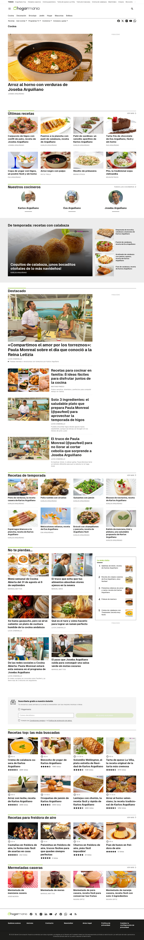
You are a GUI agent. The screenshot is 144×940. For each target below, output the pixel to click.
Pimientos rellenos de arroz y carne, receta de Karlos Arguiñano (112, 590)
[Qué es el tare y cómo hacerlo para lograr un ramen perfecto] (72, 606)
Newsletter (68, 923)
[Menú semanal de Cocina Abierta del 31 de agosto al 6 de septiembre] (28, 564)
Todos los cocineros (124, 187)
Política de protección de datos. (60, 721)
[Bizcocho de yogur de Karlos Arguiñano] (56, 745)
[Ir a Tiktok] (55, 914)
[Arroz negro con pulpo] (56, 160)
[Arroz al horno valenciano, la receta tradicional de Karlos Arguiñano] (121, 784)
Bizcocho (129, 2)
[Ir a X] (122, 21)
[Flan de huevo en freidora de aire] (121, 830)
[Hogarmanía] (29, 8)
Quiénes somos (14, 923)
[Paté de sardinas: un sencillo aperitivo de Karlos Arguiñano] (88, 125)
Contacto (49, 923)
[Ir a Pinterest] (60, 914)
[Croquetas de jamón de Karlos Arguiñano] (56, 784)
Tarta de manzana (83, 2)
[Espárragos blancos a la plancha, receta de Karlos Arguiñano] (23, 518)
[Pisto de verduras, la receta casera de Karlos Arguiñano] (23, 487)
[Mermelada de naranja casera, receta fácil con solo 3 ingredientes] (121, 879)
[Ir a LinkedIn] (46, 914)
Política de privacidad (105, 924)
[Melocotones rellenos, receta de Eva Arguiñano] (56, 516)
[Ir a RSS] (75, 914)
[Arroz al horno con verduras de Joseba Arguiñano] (50, 57)
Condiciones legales (37, 721)
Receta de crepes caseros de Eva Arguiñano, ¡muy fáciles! (112, 579)
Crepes (121, 2)
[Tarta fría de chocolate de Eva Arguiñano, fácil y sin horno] (121, 125)
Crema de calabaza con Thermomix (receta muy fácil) (111, 612)
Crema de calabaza (99, 2)
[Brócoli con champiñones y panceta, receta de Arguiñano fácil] (88, 516)
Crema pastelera (49, 2)
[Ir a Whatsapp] (134, 21)
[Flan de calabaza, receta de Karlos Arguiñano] (104, 271)
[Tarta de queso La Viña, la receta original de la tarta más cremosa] (121, 745)
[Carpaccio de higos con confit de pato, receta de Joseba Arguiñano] (23, 125)
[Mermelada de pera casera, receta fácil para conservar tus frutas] (88, 879)
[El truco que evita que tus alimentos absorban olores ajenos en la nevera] (72, 564)
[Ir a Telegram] (70, 914)
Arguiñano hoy (20, 2)
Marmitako (112, 2)
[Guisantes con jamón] (88, 487)
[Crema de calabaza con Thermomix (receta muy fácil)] (129, 613)
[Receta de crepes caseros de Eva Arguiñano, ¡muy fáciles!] (129, 579)
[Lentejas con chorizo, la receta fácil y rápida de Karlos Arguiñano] (88, 784)
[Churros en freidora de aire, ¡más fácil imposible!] (88, 830)
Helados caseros (34, 2)
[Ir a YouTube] (130, 21)
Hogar (49, 16)
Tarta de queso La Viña (66, 2)
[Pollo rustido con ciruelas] (56, 487)
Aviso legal (87, 923)
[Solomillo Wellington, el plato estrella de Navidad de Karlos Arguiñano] (88, 745)
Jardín (41, 16)
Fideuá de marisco (109, 599)
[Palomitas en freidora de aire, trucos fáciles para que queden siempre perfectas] (56, 830)
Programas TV (33, 21)
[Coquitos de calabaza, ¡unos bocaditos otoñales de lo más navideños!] (50, 252)
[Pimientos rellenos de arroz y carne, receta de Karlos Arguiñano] (129, 590)
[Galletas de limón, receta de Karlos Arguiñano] (129, 568)
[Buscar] (132, 8)
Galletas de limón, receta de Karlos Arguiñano (111, 567)
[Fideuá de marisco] (129, 602)
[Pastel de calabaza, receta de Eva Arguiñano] (104, 246)
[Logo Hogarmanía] (17, 914)
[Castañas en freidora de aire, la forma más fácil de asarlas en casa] (23, 830)
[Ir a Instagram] (126, 21)
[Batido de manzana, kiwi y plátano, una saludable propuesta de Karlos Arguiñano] (121, 518)
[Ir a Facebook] (118, 21)
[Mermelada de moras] (56, 879)
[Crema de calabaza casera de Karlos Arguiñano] (23, 745)
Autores (30, 923)
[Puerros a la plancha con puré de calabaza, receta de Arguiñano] (56, 125)
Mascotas (59, 16)
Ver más (131, 113)
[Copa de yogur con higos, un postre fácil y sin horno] (23, 160)
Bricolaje (32, 16)
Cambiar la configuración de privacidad (127, 925)
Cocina (11, 16)
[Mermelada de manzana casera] (23, 879)
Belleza (69, 16)
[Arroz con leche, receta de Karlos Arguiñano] (23, 784)
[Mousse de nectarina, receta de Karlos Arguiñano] (121, 487)
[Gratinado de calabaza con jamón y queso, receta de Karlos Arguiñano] (104, 258)
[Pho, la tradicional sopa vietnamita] (121, 160)
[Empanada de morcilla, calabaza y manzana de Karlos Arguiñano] (104, 234)
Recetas (11, 21)
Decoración (21, 16)
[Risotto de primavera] (88, 160)
